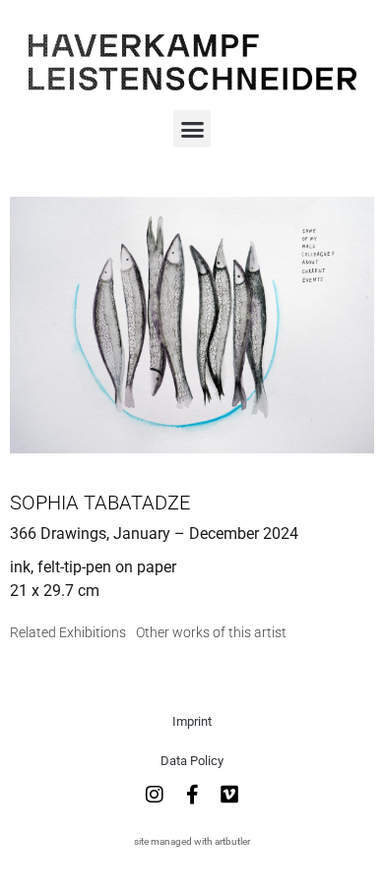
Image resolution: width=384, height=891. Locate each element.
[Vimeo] (229, 794)
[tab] (68, 633)
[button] (192, 129)
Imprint (192, 721)
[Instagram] (154, 794)
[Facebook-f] (192, 794)
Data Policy (192, 760)
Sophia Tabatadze (100, 502)
